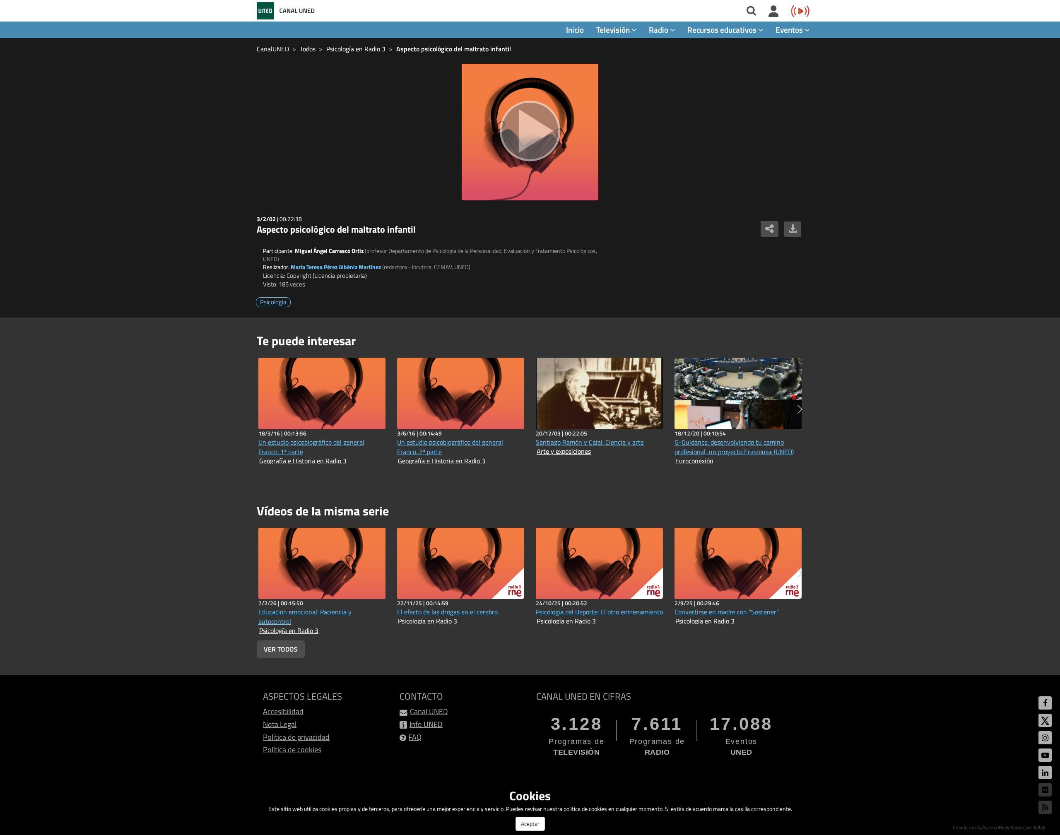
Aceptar (530, 823)
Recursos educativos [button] (722, 30)
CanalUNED (273, 49)
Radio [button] (659, 30)
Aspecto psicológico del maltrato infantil (453, 49)
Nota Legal (279, 724)
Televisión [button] (613, 30)
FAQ (415, 737)
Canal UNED (429, 711)
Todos (308, 49)
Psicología (273, 302)
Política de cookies (292, 749)
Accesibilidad (283, 711)
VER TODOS (281, 649)
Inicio (575, 30)
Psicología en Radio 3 (355, 49)
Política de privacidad (296, 737)
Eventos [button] (790, 30)
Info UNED (426, 724)
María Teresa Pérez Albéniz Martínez (336, 266)
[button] (799, 409)
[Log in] (773, 11)
